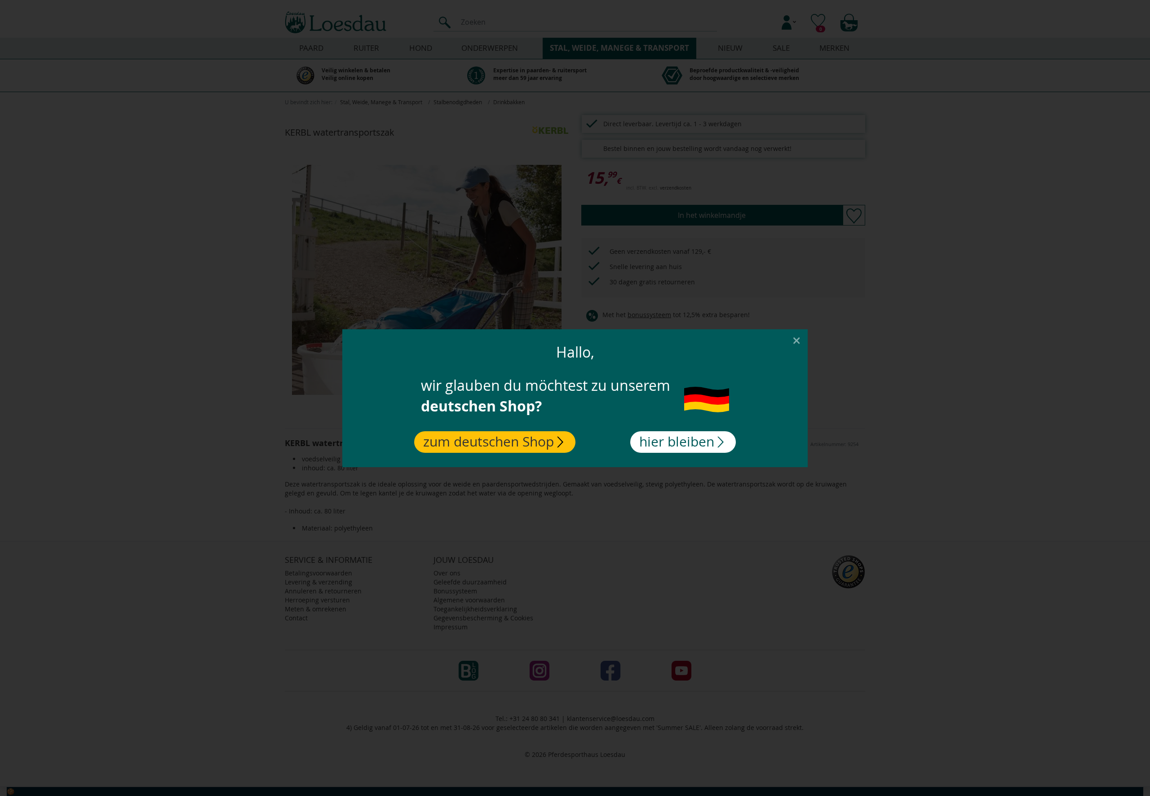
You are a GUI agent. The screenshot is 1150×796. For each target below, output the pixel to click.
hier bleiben (676, 442)
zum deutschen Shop (488, 442)
